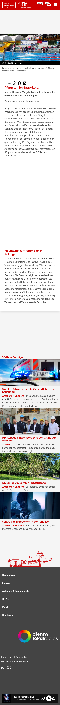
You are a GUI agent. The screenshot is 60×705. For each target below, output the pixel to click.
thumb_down (43, 698)
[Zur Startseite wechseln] (9, 5)
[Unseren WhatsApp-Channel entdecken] (2, 667)
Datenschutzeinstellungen (14, 661)
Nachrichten (8, 575)
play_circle (48, 698)
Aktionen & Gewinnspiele (15, 591)
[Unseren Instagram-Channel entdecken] (11, 667)
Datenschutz (22, 657)
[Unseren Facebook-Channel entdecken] (7, 667)
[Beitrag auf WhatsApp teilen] (14, 83)
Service (6, 583)
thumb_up (54, 698)
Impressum (7, 657)
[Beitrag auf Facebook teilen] (19, 83)
